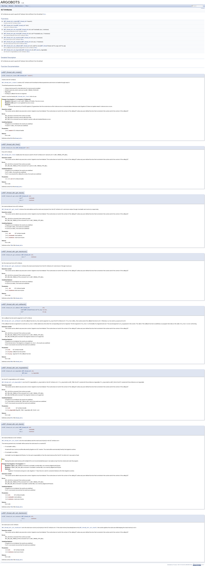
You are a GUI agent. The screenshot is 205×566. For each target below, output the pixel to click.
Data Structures (19, 6)
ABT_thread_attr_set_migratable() (12, 382)
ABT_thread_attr (22, 21)
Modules (11, 6)
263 (11, 298)
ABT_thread (44, 46)
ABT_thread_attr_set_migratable (13, 50)
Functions (203, 8)
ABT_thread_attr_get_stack (11, 33)
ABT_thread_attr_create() (9, 82)
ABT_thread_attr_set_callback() (11, 321)
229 (11, 559)
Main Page (4, 6)
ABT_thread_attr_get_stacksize (12, 41)
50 (11, 138)
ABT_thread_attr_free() (23, 96)
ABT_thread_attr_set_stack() (10, 440)
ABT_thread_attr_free (10, 25)
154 (11, 507)
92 (11, 186)
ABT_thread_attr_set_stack (11, 29)
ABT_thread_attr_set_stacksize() (12, 527)
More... (45, 14)
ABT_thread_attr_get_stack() (10, 209)
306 (11, 361)
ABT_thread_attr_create (10, 21)
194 (11, 245)
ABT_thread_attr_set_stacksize (12, 37)
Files (27, 6)
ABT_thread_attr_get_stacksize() (12, 266)
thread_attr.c (18, 138)
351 (11, 418)
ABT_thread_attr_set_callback (12, 46)
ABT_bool (36, 50)
